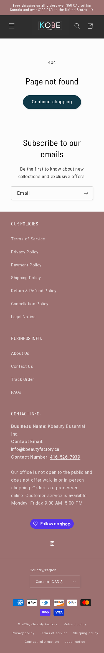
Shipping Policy (26, 277)
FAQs (16, 392)
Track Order (22, 379)
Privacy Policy (25, 252)
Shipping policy (85, 633)
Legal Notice (23, 316)
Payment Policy (26, 265)
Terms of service (53, 633)
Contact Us (22, 366)
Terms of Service (28, 238)
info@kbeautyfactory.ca (35, 449)
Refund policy (75, 624)
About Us (20, 353)
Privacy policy (23, 633)
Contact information (42, 642)
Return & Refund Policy (34, 290)
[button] (11, 26)
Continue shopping (52, 101)
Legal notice (75, 642)
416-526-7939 (65, 457)
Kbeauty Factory (44, 624)
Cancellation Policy (30, 303)
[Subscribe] (86, 193)
